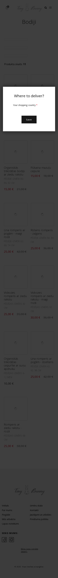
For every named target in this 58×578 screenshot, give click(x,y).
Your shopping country (25, 105)
